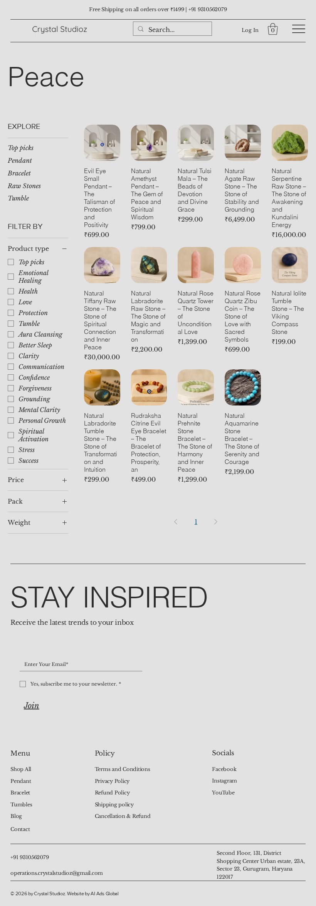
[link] (273, 29)
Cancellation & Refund (123, 816)
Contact (20, 829)
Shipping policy (114, 805)
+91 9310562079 (207, 9)
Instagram (224, 781)
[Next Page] (215, 521)
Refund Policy (112, 793)
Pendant (20, 781)
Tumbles (21, 805)
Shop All (20, 769)
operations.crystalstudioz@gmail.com (56, 873)
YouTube (223, 793)
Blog (16, 816)
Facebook (224, 769)
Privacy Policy (112, 781)
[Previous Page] (175, 521)
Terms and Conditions (122, 769)
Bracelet (20, 793)
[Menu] (299, 29)
